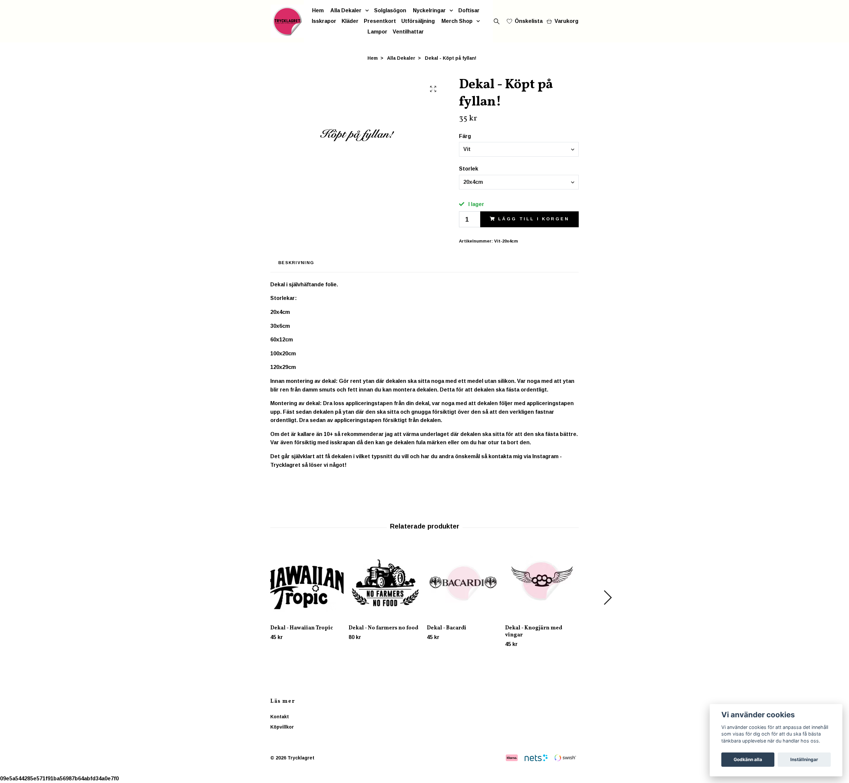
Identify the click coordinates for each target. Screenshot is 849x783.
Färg (465, 136)
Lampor (377, 32)
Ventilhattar (408, 32)
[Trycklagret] (287, 21)
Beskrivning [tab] (296, 262)
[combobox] (519, 149)
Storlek (468, 169)
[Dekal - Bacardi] (463, 582)
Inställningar (804, 759)
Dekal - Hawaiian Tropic (301, 628)
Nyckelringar (429, 10)
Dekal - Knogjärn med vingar (533, 631)
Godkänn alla (748, 759)
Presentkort (380, 21)
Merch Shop (457, 21)
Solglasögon (390, 10)
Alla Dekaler (345, 10)
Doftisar (469, 10)
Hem (318, 10)
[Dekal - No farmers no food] (385, 582)
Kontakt (279, 716)
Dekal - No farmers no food (383, 628)
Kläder (350, 21)
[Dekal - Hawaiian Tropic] (307, 582)
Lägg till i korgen (533, 218)
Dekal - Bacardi (446, 628)
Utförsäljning (418, 21)
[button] (607, 597)
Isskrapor (324, 21)
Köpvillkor (282, 727)
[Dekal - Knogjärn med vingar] (541, 582)
